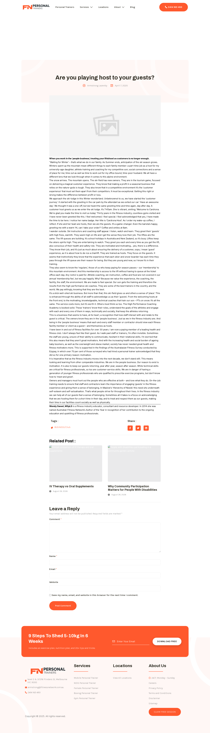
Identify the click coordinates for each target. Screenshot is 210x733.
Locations (103, 7)
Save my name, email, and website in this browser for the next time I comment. (95, 595)
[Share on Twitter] (138, 428)
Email (53, 569)
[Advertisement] (105, 39)
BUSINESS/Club (62, 427)
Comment (55, 519)
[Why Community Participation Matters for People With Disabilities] (134, 463)
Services (84, 7)
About (117, 7)
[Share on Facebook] (130, 428)
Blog (132, 7)
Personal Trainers (64, 7)
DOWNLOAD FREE (167, 641)
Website (53, 582)
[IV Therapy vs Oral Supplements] (75, 463)
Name (53, 556)
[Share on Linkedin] (146, 428)
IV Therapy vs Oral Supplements (71, 486)
